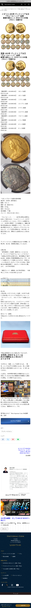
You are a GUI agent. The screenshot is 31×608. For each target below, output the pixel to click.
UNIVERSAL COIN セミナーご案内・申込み (12, 563)
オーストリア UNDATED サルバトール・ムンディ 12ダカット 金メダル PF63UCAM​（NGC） (24, 451)
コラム (20, 553)
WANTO (28, 493)
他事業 (13, 556)
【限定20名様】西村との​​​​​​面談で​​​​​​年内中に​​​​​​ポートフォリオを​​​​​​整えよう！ (15, 519)
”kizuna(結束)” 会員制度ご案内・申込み (11, 568)
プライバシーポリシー (17, 575)
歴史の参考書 (6, 556)
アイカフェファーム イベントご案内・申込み (12, 566)
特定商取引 (5, 578)
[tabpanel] (15, 514)
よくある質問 (6, 575)
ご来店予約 (22, 605)
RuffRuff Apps (22, 493)
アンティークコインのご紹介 (9, 553)
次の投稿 (28, 455)
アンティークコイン (7, 431)
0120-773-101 (7, 606)
